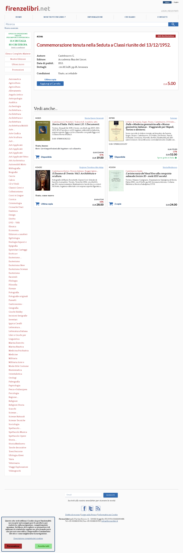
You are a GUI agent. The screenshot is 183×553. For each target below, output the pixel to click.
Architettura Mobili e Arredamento (18, 126)
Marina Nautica (16, 347)
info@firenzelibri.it (110, 521)
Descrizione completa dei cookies (28, 538)
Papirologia (14, 385)
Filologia (13, 281)
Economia (13, 230)
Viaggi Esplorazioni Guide (18, 467)
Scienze (173, 118)
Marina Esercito (16, 343)
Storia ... (12, 440)
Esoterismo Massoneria (14, 261)
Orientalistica (15, 374)
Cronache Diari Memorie (16, 207)
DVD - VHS (14, 222)
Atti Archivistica (17, 160)
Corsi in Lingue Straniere (16, 195)
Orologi (12, 378)
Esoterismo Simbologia (14, 273)
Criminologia (15, 203)
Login (164, 11)
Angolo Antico (16, 94)
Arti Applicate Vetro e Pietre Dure (18, 157)
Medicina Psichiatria (19, 350)
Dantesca (13, 211)
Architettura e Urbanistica (16, 118)
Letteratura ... (15, 327)
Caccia (12, 176)
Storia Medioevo (17, 444)
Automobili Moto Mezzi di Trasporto (18, 164)
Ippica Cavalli (15, 323)
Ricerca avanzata (11, 28)
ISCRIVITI (110, 495)
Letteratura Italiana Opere (18, 331)
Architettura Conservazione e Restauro (17, 114)
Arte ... (12, 129)
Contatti (162, 17)
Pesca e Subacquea (18, 389)
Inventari (13, 319)
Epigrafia (13, 246)
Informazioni (95, 17)
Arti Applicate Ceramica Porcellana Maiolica (18, 145)
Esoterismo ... (15, 257)
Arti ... (11, 141)
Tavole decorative (17, 447)
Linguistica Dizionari (14, 339)
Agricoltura (14, 83)
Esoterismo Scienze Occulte (18, 269)
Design (12, 215)
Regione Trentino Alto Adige (91, 167)
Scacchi (12, 409)
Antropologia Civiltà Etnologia (17, 98)
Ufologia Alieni (16, 455)
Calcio (12, 180)
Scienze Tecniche (17, 420)
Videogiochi (15, 471)
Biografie (13, 172)
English (176, 2)
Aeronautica (15, 79)
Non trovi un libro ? (55, 17)
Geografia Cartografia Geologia (14, 308)
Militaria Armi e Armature (16, 362)
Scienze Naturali (17, 416)
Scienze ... (13, 413)
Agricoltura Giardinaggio (15, 87)
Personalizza (13, 546)
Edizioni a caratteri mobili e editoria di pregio (18, 234)
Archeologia (15, 106)
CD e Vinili (14, 184)
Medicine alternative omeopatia (14, 354)
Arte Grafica (15, 133)
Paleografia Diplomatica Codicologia (15, 381)
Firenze (12, 288)
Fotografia (14, 292)
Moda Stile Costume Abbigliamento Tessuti (19, 366)
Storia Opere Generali (94, 118)
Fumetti (12, 300)
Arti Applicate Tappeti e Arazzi (17, 153)
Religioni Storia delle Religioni (16, 405)
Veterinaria (14, 463)
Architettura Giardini (15, 122)
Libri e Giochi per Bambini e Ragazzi (17, 335)
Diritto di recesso (72, 515)
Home (19, 17)
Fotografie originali (18, 296)
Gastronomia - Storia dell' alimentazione (16, 304)
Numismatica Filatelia (15, 370)
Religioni (13, 401)
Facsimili (13, 277)
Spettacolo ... (15, 428)
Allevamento (15, 91)
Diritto (12, 219)
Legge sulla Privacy (89, 515)
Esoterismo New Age (17, 265)
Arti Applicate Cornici (16, 149)
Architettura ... (16, 110)
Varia (11, 459)
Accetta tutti (43, 546)
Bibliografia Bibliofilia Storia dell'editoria (17, 168)
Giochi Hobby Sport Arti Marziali (18, 312)
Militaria (13, 358)
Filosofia (13, 285)
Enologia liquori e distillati (18, 242)
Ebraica (12, 226)
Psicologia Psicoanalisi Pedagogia (14, 393)
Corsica (12, 199)
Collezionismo (16, 191)
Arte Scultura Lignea (15, 137)
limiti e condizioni (18, 47)
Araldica (13, 102)
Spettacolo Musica (18, 432)
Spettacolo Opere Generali (17, 436)
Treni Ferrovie (16, 451)
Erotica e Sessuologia (14, 253)
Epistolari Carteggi (18, 250)
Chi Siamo (130, 17)
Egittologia (14, 238)
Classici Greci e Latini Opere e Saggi (18, 188)
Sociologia (14, 424)
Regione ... (13, 397)
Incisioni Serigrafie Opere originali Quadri (18, 316)
